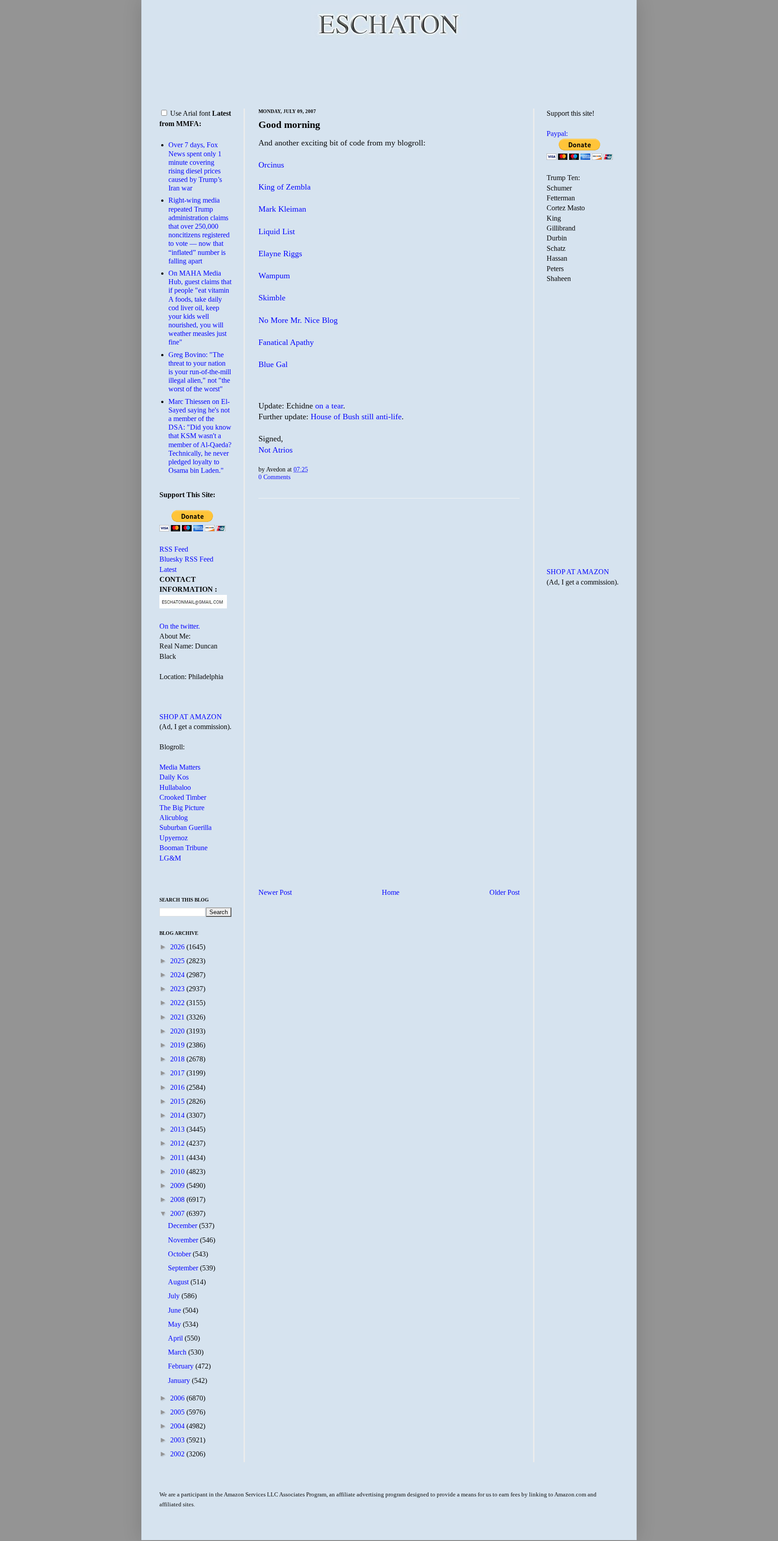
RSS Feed (173, 549)
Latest (167, 569)
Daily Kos (174, 777)
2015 (178, 1101)
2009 (178, 1185)
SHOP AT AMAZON (190, 717)
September (184, 1268)
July (174, 1296)
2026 (178, 947)
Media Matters (179, 767)
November (184, 1240)
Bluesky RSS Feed (186, 559)
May (175, 1324)
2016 (178, 1087)
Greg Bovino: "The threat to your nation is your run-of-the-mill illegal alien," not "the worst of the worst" (199, 372)
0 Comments (274, 476)
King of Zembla (284, 186)
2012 (178, 1143)
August (179, 1282)
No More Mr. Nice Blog (298, 320)
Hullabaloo (175, 787)
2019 (178, 1045)
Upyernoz (173, 838)
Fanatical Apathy (286, 342)
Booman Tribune (183, 848)
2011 (178, 1157)
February (181, 1366)
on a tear (329, 405)
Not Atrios (275, 449)
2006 (178, 1398)
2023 (178, 989)
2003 (178, 1440)
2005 (178, 1412)
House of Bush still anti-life (356, 416)
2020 (178, 1031)
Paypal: (557, 133)
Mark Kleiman (282, 208)
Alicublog (173, 817)
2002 (178, 1454)
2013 (178, 1129)
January (180, 1380)
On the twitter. (179, 626)
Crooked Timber (182, 797)
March (178, 1352)
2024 (178, 975)
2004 (178, 1426)
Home (390, 892)
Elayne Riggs (280, 253)
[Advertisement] (389, 72)
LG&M (170, 858)
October (180, 1254)
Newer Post (275, 892)
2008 (178, 1199)
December (183, 1225)
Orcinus (271, 164)
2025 (178, 961)
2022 (178, 1002)
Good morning (289, 124)
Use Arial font (190, 113)
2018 (178, 1059)
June (175, 1310)
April (176, 1338)
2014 (178, 1115)
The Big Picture (181, 807)
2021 (178, 1017)
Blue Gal (273, 364)
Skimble (271, 297)
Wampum (274, 275)
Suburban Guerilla (185, 827)
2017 (178, 1073)
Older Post (504, 892)
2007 (178, 1213)
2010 (178, 1171)
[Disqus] (389, 617)
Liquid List (276, 231)
